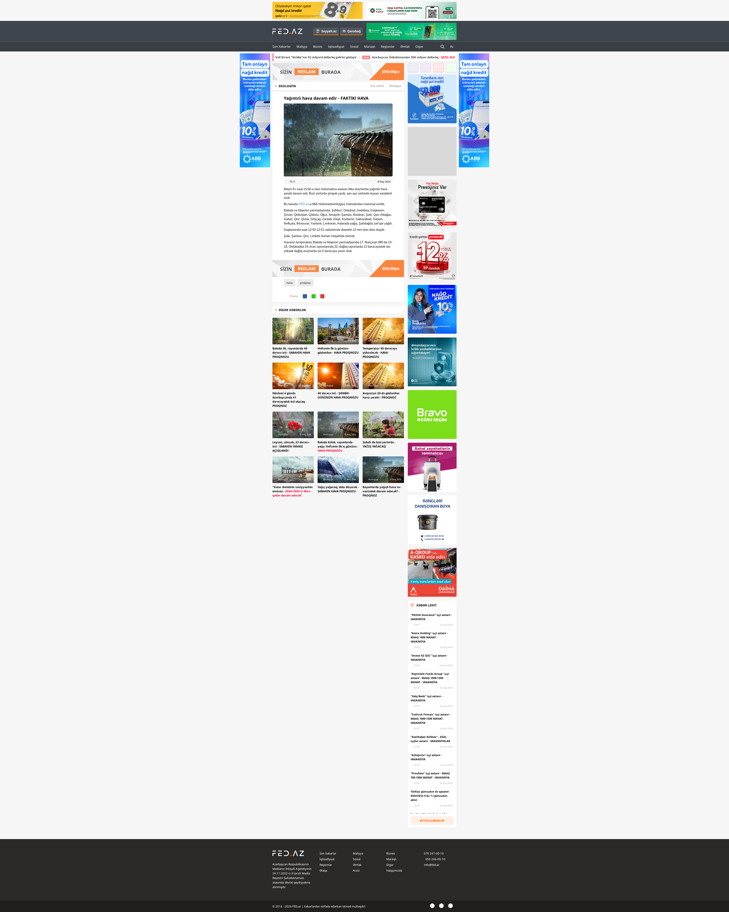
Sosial (354, 46)
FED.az (304, 204)
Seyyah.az (329, 31)
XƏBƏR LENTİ (426, 605)
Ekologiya (395, 86)
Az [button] (452, 46)
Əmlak (405, 46)
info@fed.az (431, 865)
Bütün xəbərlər (432, 820)
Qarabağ (354, 31)
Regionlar (388, 46)
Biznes (317, 46)
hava (289, 283)
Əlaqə (323, 870)
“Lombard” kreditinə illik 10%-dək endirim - (443, 57)
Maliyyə (302, 46)
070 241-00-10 (434, 853)
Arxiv (356, 870)
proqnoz (305, 283)
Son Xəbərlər (281, 46)
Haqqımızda (394, 870)
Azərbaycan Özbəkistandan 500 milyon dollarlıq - (338, 57)
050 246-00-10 (435, 859)
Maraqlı (369, 46)
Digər (419, 46)
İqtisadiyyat (336, 46)
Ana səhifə (377, 86)
